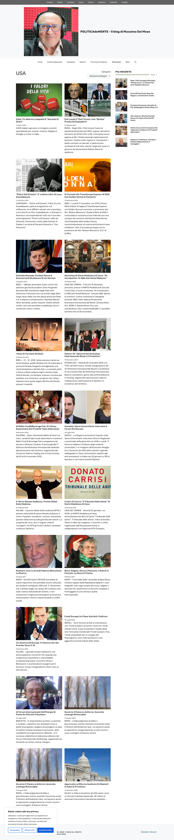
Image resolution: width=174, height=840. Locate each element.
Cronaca (50, 2)
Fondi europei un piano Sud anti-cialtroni (86, 616)
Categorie (106, 72)
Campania (71, 62)
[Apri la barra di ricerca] (135, 62)
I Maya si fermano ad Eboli (29, 353)
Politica (59, 2)
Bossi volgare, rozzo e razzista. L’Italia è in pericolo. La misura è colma (87, 572)
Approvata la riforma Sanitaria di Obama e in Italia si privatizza (87, 785)
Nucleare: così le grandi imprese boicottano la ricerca (39, 572)
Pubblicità (113, 2)
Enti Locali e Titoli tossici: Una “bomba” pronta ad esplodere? (85, 120)
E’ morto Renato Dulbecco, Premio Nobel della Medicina (36, 502)
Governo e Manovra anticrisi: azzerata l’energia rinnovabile (84, 713)
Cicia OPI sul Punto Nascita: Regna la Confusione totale (142, 94)
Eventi (81, 2)
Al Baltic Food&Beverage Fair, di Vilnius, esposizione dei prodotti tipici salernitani (37, 427)
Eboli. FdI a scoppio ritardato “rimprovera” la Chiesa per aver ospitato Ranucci (142, 83)
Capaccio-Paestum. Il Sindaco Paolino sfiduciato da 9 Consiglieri (143, 142)
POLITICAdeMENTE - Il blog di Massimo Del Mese (115, 31)
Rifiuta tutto (29, 830)
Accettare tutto (45, 830)
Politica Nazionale (54, 62)
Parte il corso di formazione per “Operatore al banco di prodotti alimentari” (144, 130)
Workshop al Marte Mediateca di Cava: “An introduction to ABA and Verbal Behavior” (86, 276)
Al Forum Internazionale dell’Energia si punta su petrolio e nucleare (36, 713)
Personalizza (15, 830)
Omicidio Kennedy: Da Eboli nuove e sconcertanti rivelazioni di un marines (36, 276)
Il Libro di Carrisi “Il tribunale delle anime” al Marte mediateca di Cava (87, 502)
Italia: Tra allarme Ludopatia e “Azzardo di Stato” (37, 120)
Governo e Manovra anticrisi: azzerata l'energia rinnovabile (35, 785)
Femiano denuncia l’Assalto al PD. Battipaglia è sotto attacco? (144, 106)
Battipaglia (116, 62)
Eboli (128, 62)
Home (40, 62)
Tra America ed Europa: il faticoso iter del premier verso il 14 (37, 644)
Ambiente (101, 2)
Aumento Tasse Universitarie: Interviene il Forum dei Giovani (86, 427)
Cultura (90, 2)
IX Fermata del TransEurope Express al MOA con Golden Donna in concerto (87, 195)
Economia (70, 2)
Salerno (83, 62)
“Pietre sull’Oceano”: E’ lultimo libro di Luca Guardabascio (39, 195)
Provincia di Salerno (99, 62)
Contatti (124, 2)
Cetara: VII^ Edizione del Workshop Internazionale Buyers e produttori (82, 355)
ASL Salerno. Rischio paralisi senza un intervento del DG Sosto (142, 118)
